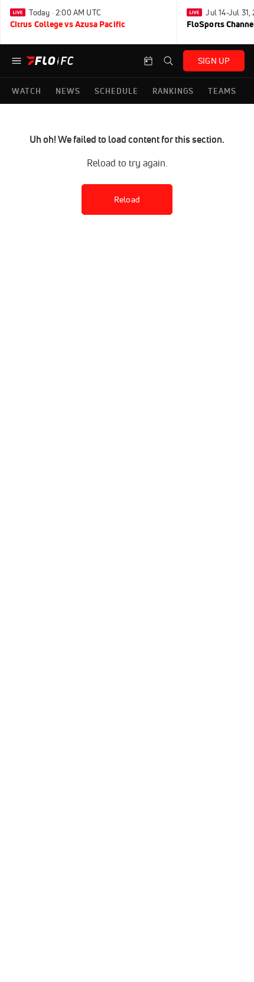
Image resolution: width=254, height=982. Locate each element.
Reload (127, 199)
